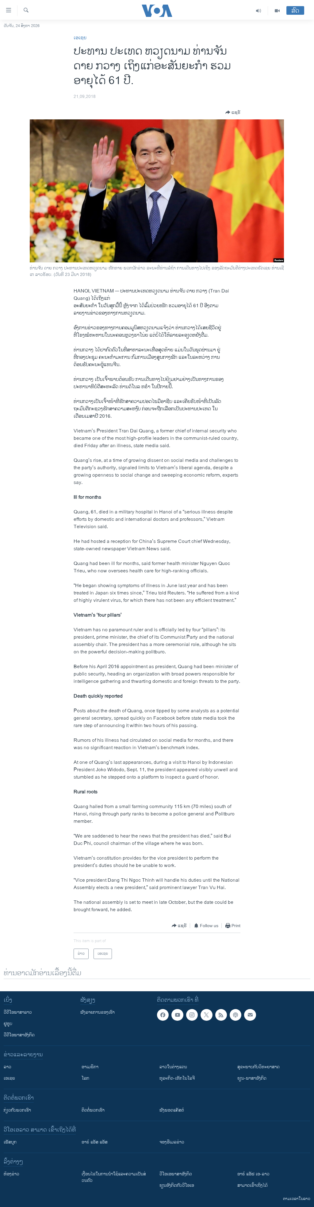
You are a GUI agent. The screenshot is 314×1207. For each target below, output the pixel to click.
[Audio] (258, 10)
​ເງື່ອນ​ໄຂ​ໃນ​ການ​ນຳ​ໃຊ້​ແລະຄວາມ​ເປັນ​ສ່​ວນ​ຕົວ (114, 1177)
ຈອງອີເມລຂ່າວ (171, 1142)
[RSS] (221, 1015)
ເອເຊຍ (80, 38)
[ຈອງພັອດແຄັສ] (250, 1015)
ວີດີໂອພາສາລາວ (18, 1012)
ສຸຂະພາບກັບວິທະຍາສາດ (258, 1067)
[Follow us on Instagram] (192, 1015)
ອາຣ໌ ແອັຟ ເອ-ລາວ (253, 1174)
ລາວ (7, 1067)
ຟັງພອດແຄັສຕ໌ (171, 1110)
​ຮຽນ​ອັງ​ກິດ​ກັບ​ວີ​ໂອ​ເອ (176, 1185)
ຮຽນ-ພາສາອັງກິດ (251, 1078)
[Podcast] (235, 1015)
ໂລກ (85, 1078)
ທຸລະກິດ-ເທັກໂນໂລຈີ (177, 1078)
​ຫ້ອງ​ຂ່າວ (11, 1174)
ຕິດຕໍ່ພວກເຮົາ (93, 1110)
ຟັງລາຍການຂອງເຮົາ (97, 1012)
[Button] (232, 112)
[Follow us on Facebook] (163, 1015)
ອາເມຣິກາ (90, 1067)
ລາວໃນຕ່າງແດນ (173, 1067)
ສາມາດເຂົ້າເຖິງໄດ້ (252, 1185)
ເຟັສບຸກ (10, 1142)
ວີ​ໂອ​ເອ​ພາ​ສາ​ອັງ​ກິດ (175, 1174)
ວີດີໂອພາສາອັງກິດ (19, 1035)
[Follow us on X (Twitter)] (206, 1015)
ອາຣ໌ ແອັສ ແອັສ (95, 1142)
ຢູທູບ (8, 1023)
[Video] (277, 10)
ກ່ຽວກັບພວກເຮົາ (17, 1110)
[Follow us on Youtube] (177, 1015)
